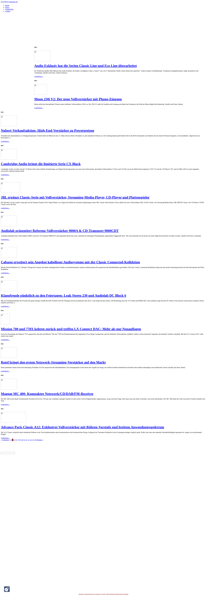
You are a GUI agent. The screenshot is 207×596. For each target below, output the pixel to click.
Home (7, 5)
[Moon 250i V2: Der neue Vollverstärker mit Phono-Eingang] (40, 94)
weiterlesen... (38, 76)
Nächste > (39, 440)
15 (33, 440)
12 (26, 440)
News (7, 7)
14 (31, 440)
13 (29, 440)
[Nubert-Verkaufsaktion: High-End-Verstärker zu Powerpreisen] (9, 126)
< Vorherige (5, 440)
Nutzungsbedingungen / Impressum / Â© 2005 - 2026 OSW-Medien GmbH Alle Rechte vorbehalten (106, 594)
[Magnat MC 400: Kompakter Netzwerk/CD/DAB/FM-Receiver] (9, 389)
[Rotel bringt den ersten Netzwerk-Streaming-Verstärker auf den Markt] (9, 357)
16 (35, 440)
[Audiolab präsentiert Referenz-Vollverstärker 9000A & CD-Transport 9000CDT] (9, 226)
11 (24, 440)
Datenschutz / (82, 594)
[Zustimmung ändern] (6, 589)
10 (22, 440)
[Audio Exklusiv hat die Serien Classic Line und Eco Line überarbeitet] (42, 61)
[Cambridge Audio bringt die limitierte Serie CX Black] (9, 159)
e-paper (7, 11)
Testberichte (9, 9)
